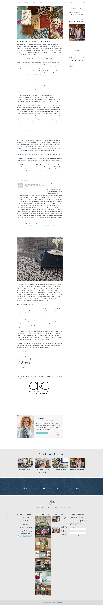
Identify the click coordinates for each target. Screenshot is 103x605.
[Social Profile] (31, 536)
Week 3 (37, 58)
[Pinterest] (24, 536)
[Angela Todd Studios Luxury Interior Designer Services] (52, 3)
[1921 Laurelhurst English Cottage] (43, 577)
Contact (83, 2)
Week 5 (46, 58)
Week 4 (41, 58)
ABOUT (19, 2)
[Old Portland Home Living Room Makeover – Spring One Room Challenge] (43, 462)
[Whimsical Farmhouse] (43, 555)
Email (25, 521)
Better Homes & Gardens (29, 46)
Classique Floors (23, 227)
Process (49, 507)
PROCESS (33, 2)
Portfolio (38, 507)
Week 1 (29, 58)
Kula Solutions (48, 333)
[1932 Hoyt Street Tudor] (43, 543)
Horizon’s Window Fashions (30, 144)
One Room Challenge (53, 44)
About (32, 507)
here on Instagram (54, 52)
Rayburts (29, 286)
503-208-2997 (25, 520)
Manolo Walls (21, 314)
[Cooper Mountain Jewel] (43, 588)
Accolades (63, 2)
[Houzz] (29, 536)
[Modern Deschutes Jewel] (43, 521)
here (20, 378)
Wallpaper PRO (25, 319)
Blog (76, 2)
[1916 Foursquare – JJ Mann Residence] (43, 532)
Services (26, 2)
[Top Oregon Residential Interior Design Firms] (25, 462)
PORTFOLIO (41, 2)
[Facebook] (18, 536)
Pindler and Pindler (26, 150)
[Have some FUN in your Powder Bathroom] (60, 462)
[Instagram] (21, 536)
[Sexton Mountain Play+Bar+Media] (43, 566)
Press (71, 2)
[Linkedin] (26, 536)
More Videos (46, 595)
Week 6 (50, 58)
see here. (56, 146)
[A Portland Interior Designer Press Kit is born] (78, 462)
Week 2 (33, 58)
